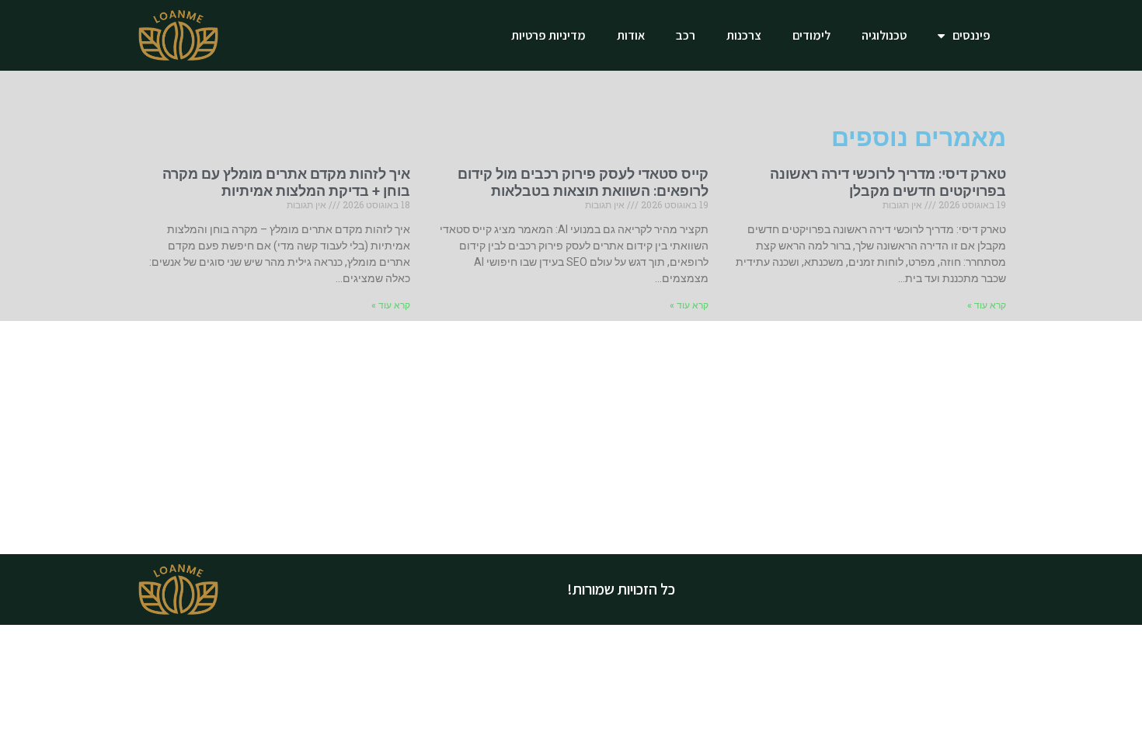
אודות (631, 35)
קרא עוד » (986, 305)
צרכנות (743, 35)
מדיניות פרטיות (548, 35)
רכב (685, 35)
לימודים (811, 35)
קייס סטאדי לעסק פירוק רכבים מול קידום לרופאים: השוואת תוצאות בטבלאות (583, 182)
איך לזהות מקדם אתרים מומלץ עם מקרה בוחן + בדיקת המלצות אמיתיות (286, 182)
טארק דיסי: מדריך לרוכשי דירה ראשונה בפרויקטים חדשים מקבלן (888, 182)
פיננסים (971, 35)
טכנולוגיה (884, 35)
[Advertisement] (571, 437)
